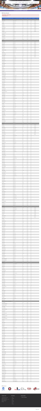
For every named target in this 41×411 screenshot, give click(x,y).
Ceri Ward (3, 23)
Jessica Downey (3, 290)
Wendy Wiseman (4, 60)
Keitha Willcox (3, 378)
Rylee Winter (3, 159)
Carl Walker (3, 297)
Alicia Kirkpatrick (3, 346)
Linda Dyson (3, 111)
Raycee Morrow (3, 230)
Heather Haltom (3, 90)
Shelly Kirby (3, 190)
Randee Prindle (3, 20)
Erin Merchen (3, 79)
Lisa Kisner (3, 39)
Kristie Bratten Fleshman (4, 303)
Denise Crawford (4, 134)
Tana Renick (3, 219)
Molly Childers (3, 28)
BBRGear (32, 2)
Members (23, 2)
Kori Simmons (3, 56)
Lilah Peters (3, 278)
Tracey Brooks (3, 246)
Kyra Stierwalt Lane (4, 155)
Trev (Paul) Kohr (3, 150)
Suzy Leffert (3, 238)
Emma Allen (3, 48)
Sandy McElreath (4, 63)
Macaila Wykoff (3, 271)
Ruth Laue (3, 214)
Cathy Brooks (3, 211)
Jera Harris (3, 103)
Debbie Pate (3, 118)
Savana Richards (3, 27)
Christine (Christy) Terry (4, 91)
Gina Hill (3, 342)
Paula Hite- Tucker (4, 373)
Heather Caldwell (4, 142)
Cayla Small (3, 24)
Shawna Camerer (4, 215)
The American (36, 2)
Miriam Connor (3, 131)
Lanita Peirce (3, 130)
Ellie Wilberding (3, 253)
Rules (29, 2)
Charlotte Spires (3, 310)
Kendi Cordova (3, 333)
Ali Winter (3, 218)
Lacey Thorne (3, 175)
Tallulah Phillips (3, 302)
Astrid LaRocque (3, 245)
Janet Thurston (3, 226)
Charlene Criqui (3, 223)
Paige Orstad (3, 119)
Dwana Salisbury (3, 191)
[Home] (3, 2)
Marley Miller (3, 266)
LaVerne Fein (3, 52)
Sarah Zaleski (3, 64)
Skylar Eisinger (3, 95)
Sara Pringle (3, 87)
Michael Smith (3, 366)
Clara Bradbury (3, 55)
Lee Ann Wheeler (4, 75)
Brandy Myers (3, 357)
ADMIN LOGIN (37, 409)
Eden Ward (3, 267)
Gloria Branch (3, 186)
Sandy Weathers (3, 374)
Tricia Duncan (3, 334)
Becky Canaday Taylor (4, 258)
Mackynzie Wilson (4, 381)
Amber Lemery (3, 222)
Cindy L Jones (3, 138)
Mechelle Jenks (3, 194)
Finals (12, 399)
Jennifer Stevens (3, 369)
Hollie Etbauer (3, 338)
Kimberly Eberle (3, 261)
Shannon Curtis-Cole (4, 286)
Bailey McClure (3, 354)
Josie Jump (3, 345)
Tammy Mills (3, 147)
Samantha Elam (3, 94)
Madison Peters (3, 183)
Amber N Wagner (4, 166)
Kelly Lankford (3, 234)
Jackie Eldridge (3, 114)
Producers (26, 2)
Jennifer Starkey (3, 250)
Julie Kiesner (3, 274)
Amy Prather (3, 44)
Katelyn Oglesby (3, 35)
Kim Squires (3, 31)
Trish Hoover (3, 311)
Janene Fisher (3, 293)
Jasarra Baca (3, 98)
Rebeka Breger (3, 322)
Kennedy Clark (3, 162)
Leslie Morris (3, 68)
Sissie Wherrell (3, 59)
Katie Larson (3, 167)
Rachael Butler (3, 207)
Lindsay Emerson (4, 174)
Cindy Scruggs (3, 306)
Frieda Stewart (3, 282)
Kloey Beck (3, 202)
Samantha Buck (3, 263)
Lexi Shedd (3, 71)
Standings (19, 2)
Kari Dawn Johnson (4, 171)
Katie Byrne (3, 326)
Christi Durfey (3, 163)
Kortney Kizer (3, 122)
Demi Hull (3, 182)
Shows (16, 2)
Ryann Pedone (3, 151)
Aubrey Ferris (3, 341)
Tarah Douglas (3, 178)
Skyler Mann (3, 294)
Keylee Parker (3, 43)
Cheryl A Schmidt (4, 249)
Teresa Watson (3, 146)
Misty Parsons (3, 47)
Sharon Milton (3, 106)
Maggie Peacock (3, 72)
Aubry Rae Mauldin (4, 353)
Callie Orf (3, 67)
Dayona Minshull (4, 110)
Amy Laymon (3, 254)
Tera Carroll (3, 257)
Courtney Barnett (4, 270)
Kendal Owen (3, 99)
